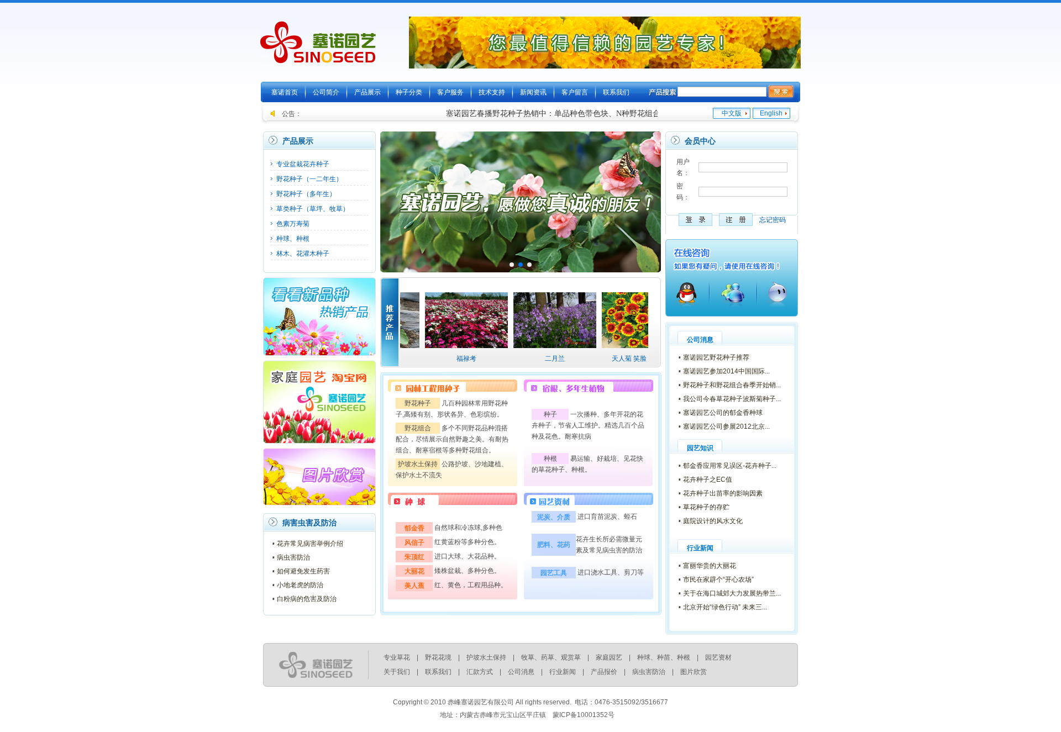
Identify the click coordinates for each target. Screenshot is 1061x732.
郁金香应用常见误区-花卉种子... (729, 466)
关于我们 (397, 672)
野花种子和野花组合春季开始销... (732, 385)
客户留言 (574, 92)
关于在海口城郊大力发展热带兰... (732, 593)
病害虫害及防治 (309, 522)
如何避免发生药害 (303, 571)
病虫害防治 (293, 557)
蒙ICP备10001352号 (583, 715)
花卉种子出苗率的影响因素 (723, 493)
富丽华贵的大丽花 (709, 566)
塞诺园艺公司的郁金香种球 (723, 413)
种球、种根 (292, 239)
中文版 (732, 113)
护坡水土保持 (486, 657)
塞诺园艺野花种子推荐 (716, 357)
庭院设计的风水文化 (713, 521)
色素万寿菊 (292, 224)
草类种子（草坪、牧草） (312, 209)
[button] (647, 201)
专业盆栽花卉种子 (302, 164)
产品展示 (367, 92)
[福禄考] (437, 346)
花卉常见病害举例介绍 (310, 543)
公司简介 (326, 92)
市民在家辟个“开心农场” (718, 579)
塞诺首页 (284, 92)
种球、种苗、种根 (663, 657)
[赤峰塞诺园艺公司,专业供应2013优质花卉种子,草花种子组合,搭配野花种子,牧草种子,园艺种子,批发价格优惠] (318, 58)
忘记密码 (772, 220)
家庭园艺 (609, 657)
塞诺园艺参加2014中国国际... (726, 371)
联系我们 (616, 92)
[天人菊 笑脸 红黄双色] (614, 346)
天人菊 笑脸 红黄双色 (614, 358)
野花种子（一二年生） (309, 179)
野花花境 (438, 657)
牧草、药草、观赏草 (551, 657)
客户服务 (450, 92)
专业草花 (397, 657)
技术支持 (492, 92)
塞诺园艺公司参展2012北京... (726, 426)
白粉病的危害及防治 (307, 599)
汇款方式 (479, 672)
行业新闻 (562, 672)
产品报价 (604, 672)
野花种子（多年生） (306, 194)
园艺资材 (718, 657)
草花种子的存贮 (706, 507)
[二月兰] (526, 346)
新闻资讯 (533, 92)
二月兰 (526, 358)
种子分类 (409, 92)
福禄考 (438, 358)
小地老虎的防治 (300, 585)
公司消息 (521, 672)
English (771, 113)
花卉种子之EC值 (707, 479)
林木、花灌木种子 (302, 253)
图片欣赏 (693, 672)
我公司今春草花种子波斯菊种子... (732, 399)
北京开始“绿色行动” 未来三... (725, 607)
